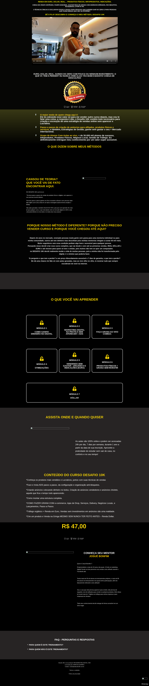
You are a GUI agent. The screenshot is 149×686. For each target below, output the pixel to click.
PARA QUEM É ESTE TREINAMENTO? (46, 645)
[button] (74, 645)
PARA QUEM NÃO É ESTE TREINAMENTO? (48, 649)
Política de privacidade (74, 673)
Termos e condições (74, 670)
